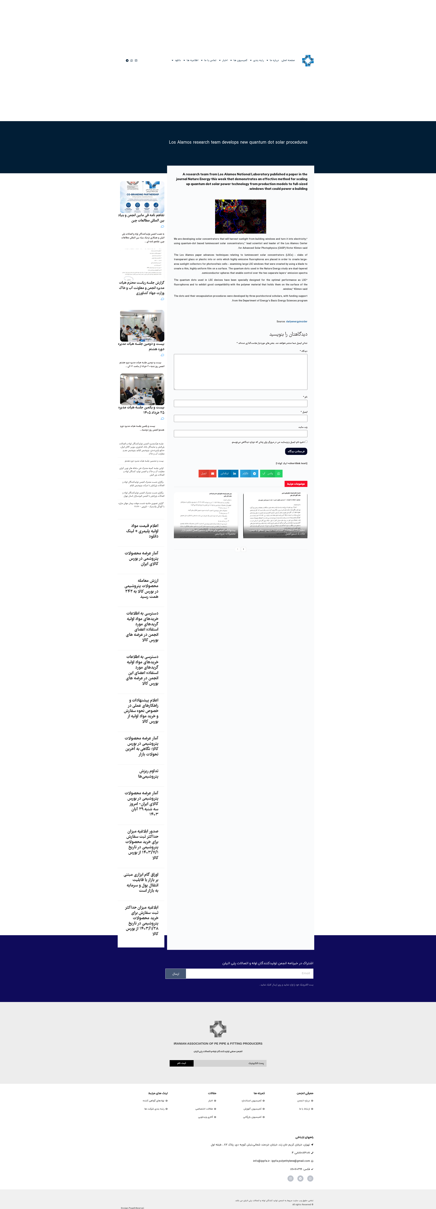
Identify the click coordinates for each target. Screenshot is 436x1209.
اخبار (225, 60)
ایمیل (304, 412)
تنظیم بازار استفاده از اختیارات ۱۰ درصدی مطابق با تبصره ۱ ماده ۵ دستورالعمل (276, 532)
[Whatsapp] (310, 1178)
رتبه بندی (258, 60)
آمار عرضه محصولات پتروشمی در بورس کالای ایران (141, 558)
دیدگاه (303, 351)
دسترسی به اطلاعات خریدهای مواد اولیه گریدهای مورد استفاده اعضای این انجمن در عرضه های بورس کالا (142, 670)
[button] (271, 473)
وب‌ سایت (302, 427)
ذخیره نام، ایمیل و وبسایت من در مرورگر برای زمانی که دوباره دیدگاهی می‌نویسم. (268, 442)
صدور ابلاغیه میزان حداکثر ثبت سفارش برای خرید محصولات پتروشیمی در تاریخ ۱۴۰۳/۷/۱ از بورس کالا (141, 845)
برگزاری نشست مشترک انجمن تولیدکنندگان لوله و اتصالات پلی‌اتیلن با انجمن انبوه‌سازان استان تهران (143, 494)
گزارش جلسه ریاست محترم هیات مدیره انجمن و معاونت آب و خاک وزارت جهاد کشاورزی (141, 288)
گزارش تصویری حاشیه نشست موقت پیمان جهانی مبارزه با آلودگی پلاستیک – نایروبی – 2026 (141, 505)
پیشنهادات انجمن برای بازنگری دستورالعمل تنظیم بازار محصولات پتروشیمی (209, 532)
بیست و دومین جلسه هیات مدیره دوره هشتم (141, 346)
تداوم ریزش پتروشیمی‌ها (148, 774)
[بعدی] (243, 549)
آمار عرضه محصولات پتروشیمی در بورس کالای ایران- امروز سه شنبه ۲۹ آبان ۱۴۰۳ (141, 804)
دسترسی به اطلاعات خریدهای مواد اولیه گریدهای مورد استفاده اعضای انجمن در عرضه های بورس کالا (142, 627)
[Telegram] (300, 1178)
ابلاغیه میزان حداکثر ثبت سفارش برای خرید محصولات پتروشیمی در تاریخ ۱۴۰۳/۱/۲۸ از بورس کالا (141, 921)
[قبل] (237, 549)
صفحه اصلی (288, 60)
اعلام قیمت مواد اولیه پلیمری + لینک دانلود (142, 531)
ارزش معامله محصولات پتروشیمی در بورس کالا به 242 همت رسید (141, 589)
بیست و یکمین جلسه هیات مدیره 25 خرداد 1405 (141, 410)
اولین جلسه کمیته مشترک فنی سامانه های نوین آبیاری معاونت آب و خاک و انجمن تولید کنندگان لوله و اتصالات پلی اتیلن (141, 472)
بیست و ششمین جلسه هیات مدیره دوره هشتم (144, 461)
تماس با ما (210, 60)
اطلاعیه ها (192, 60)
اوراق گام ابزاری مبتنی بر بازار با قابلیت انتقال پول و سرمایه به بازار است (141, 883)
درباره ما (274, 60)
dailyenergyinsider (296, 321)
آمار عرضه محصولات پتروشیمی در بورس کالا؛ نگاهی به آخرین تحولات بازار (141, 747)
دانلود (178, 60)
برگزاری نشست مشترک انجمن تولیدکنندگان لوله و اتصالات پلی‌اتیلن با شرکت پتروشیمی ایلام (143, 484)
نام (305, 397)
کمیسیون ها (240, 60)
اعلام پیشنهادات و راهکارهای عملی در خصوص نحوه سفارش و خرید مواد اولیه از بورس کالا (141, 711)
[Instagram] (290, 1178)
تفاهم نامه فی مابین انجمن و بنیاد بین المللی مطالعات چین (141, 218)
